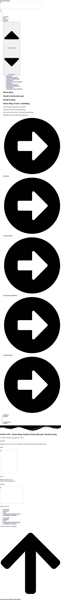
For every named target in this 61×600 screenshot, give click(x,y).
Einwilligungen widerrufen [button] (10, 515)
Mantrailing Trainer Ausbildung (14, 81)
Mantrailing (9, 76)
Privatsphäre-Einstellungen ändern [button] (11, 514)
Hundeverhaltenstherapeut (12, 79)
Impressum (6, 511)
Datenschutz (6, 509)
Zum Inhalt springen (5, 0)
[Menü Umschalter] (1, 10)
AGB (4, 512)
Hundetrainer (9, 80)
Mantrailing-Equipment (12, 77)
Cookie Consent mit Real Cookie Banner (10, 599)
